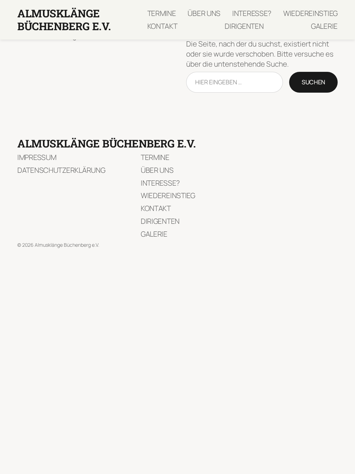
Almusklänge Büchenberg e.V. (64, 19)
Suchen (313, 82)
